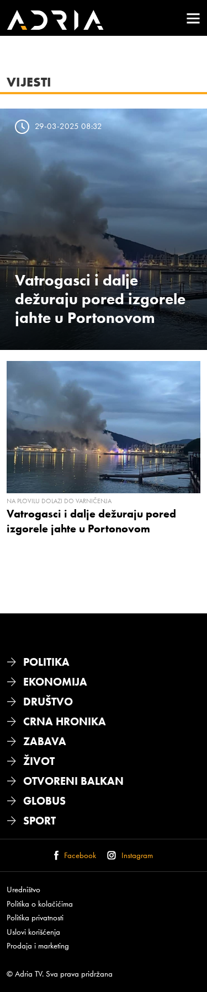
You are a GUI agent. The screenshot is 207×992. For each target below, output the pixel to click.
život (39, 761)
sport (39, 820)
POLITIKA (46, 661)
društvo (48, 701)
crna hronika (64, 721)
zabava (44, 741)
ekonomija (55, 681)
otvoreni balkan (73, 781)
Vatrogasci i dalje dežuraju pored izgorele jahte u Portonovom (100, 299)
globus (44, 800)
